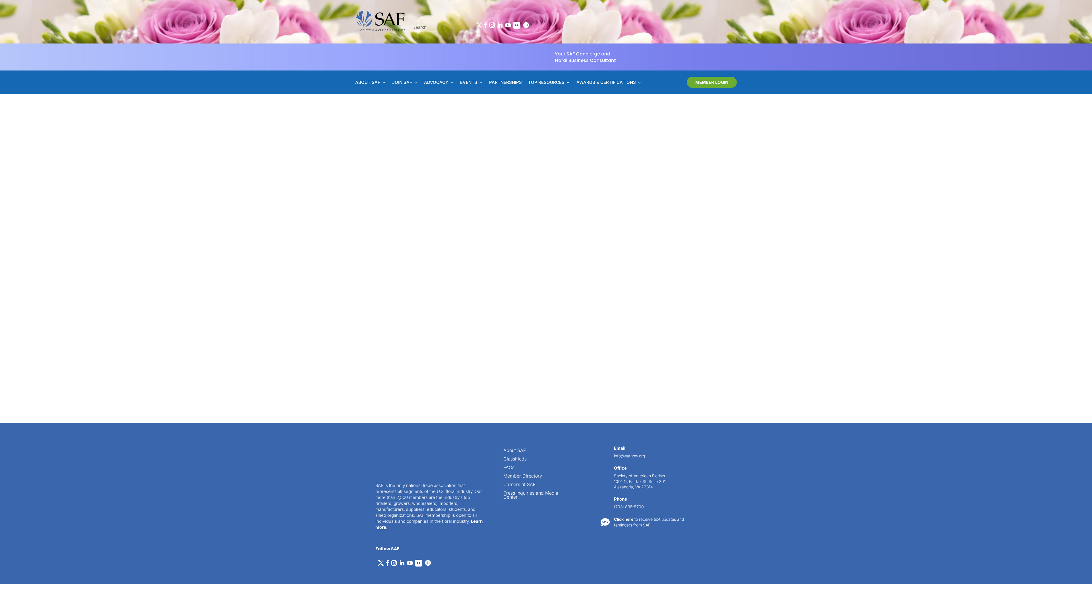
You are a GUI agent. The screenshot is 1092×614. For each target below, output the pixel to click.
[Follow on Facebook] (485, 25)
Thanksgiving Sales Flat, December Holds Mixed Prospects (479, 336)
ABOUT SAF (367, 82)
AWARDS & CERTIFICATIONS (606, 82)
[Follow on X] (478, 25)
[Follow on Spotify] (526, 25)
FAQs (508, 467)
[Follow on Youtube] (507, 25)
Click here (623, 519)
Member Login (711, 82)
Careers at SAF (519, 484)
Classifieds (515, 459)
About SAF (514, 450)
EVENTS (468, 82)
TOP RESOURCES (546, 82)
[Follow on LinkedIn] (500, 25)
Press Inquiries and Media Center (530, 495)
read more (420, 366)
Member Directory (522, 476)
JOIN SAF (402, 82)
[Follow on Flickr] (516, 25)
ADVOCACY (436, 82)
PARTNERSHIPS (505, 82)
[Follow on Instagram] (492, 25)
